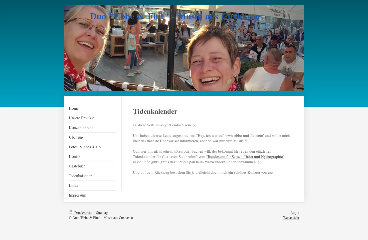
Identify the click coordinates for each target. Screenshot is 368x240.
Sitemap (102, 212)
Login (295, 212)
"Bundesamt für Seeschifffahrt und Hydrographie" (245, 156)
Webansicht (291, 217)
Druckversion (83, 212)
